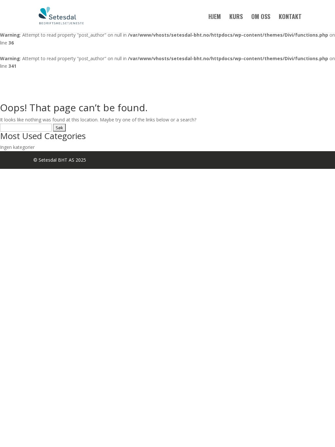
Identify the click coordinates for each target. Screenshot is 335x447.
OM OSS (260, 17)
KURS (236, 17)
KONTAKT (290, 17)
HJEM (214, 17)
